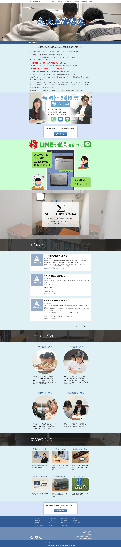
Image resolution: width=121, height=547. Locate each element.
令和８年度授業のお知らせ (54, 276)
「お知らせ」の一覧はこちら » (81, 326)
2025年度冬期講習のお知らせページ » (54, 318)
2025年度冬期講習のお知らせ (56, 300)
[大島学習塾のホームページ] (35, 1)
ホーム (53, 1)
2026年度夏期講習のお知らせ (56, 256)
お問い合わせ (83, 1)
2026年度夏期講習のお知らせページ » (54, 268)
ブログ (89, 1)
